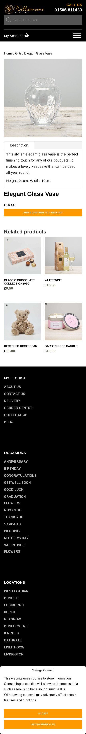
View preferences (43, 724)
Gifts (18, 53)
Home (8, 53)
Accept (43, 713)
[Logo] (24, 9)
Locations (14, 583)
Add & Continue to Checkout (43, 212)
